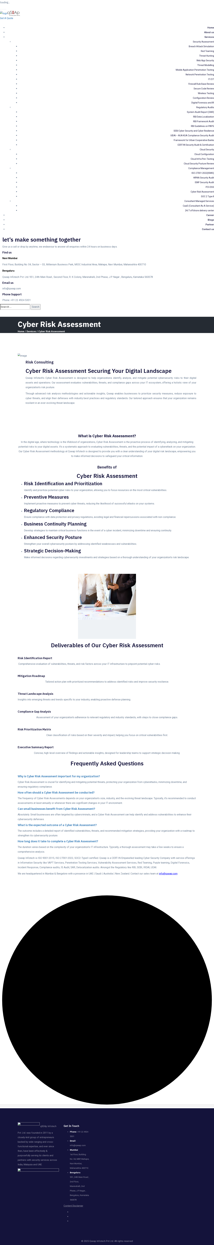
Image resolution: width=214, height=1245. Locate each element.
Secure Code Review (204, 88)
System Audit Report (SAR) (200, 112)
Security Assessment (203, 41)
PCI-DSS (210, 187)
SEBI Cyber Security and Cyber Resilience (194, 131)
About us (209, 32)
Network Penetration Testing (200, 74)
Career (210, 215)
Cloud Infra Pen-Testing (202, 159)
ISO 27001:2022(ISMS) (203, 173)
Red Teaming (207, 51)
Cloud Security (207, 149)
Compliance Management (201, 168)
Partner (210, 224)
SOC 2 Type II (207, 196)
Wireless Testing (206, 93)
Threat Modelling (205, 65)
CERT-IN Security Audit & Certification (195, 145)
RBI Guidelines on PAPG (202, 126)
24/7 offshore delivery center (199, 210)
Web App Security (205, 60)
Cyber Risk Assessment (202, 191)
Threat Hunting (206, 56)
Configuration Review (203, 98)
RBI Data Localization (203, 116)
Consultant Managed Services (199, 201)
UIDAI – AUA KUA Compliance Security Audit (192, 135)
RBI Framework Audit (203, 121)
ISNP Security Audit (204, 182)
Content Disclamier (73, 1205)
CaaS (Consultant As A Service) (198, 206)
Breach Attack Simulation (201, 46)
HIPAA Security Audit (203, 177)
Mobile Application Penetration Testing (195, 70)
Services (209, 37)
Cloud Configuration (204, 154)
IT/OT (211, 79)
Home (210, 27)
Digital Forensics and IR (202, 102)
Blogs (211, 219)
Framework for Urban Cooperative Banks (194, 140)
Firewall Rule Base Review (201, 84)
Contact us (208, 229)
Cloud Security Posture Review (199, 163)
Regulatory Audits (205, 107)
